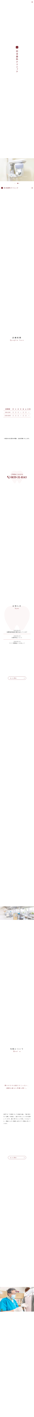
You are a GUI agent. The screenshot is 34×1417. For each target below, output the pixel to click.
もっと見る (13, 678)
